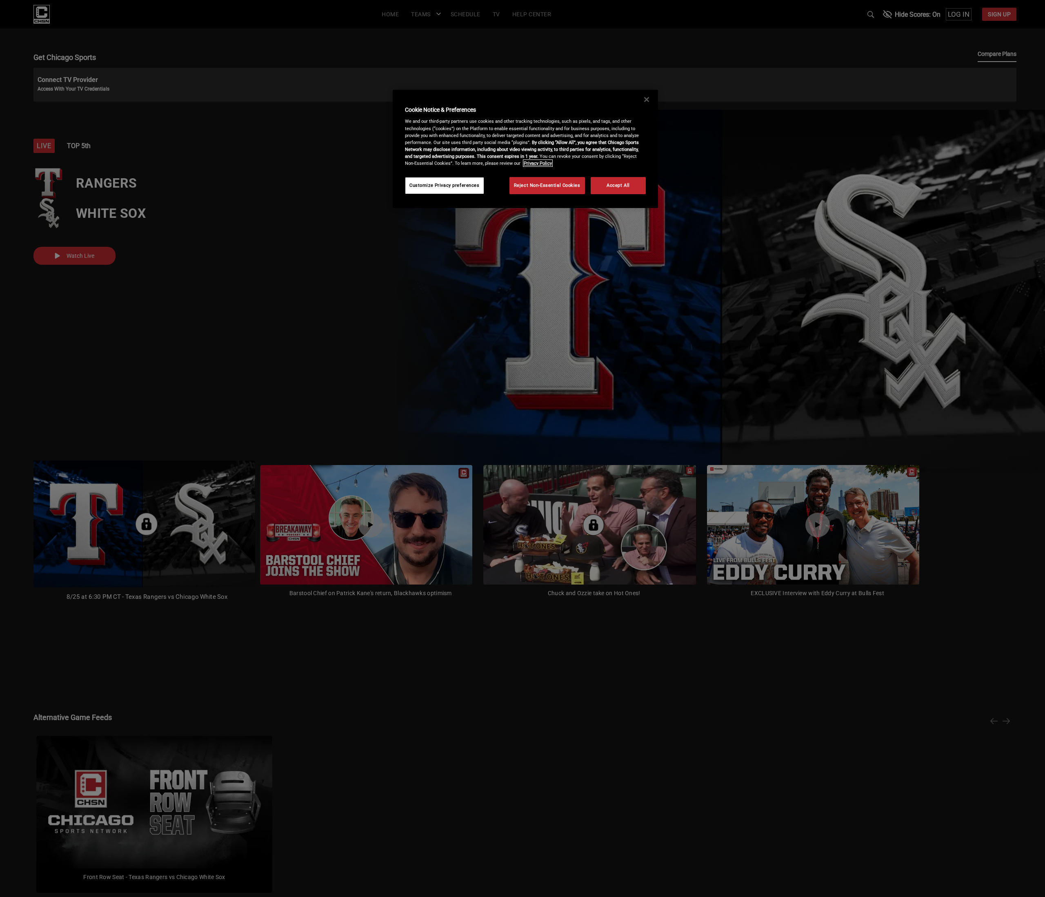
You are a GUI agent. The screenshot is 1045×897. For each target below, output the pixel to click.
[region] (525, 149)
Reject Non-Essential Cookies (547, 185)
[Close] (647, 100)
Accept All (618, 185)
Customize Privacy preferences (444, 185)
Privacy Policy (538, 163)
